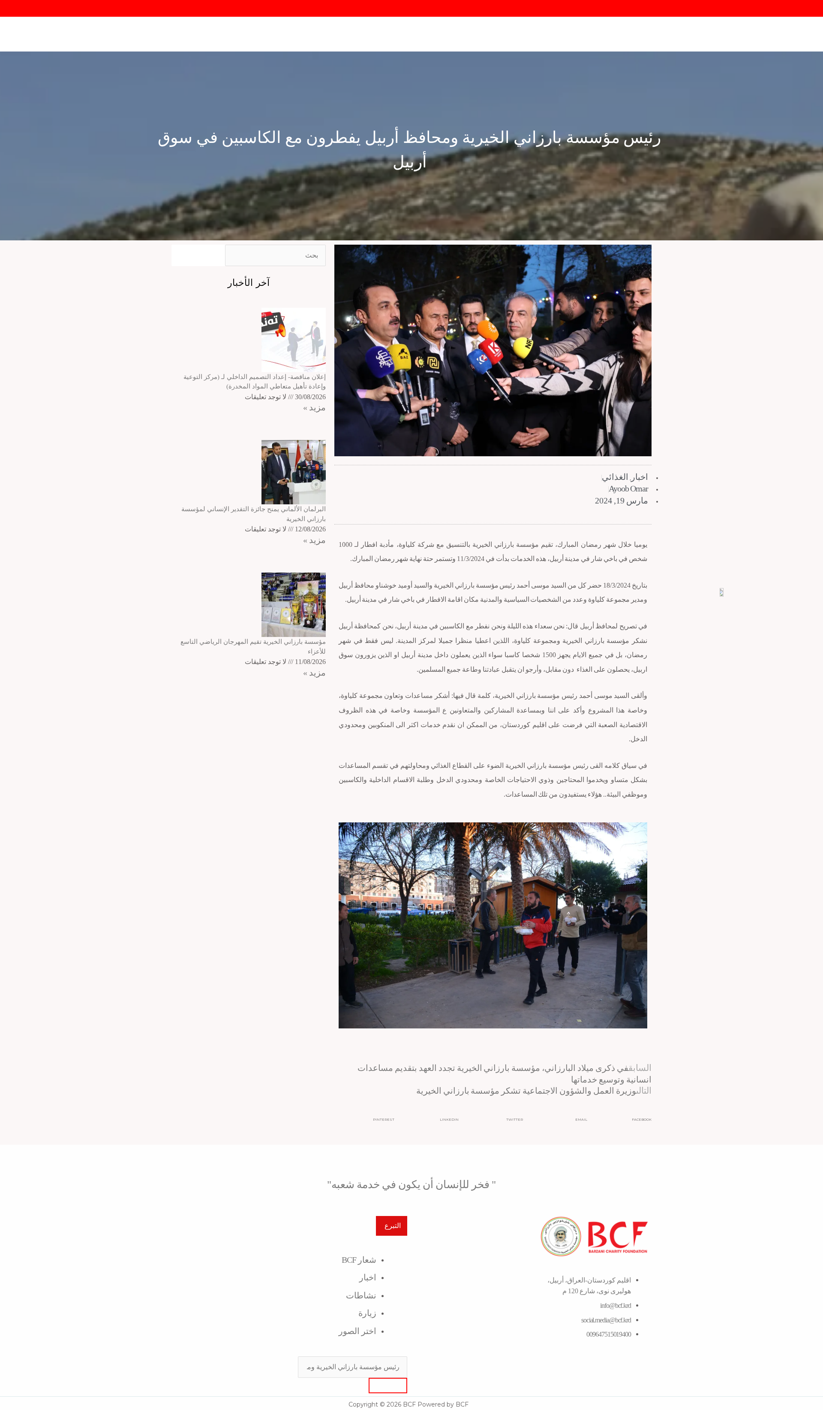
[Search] (388, 1385)
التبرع (392, 1225)
